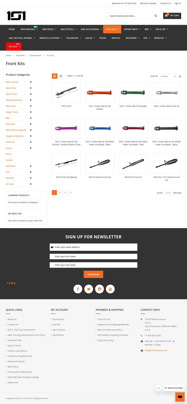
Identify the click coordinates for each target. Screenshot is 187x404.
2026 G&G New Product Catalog (23, 377)
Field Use (10, 124)
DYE (8, 172)
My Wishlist (58, 335)
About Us (12, 319)
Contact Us (165, 3)
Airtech (9, 160)
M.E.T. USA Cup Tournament (21, 329)
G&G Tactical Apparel (16, 130)
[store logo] (16, 16)
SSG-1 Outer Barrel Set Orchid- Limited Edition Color (66, 143)
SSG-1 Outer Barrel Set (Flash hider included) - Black (166, 143)
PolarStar (10, 142)
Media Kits (13, 382)
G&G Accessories (14, 100)
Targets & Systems (15, 136)
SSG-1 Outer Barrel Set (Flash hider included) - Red (133, 143)
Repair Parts (12, 112)
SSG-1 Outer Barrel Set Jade (133, 106)
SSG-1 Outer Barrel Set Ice (166, 106)
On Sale (9, 184)
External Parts (36, 55)
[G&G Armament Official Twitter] (88, 289)
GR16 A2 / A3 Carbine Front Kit (166, 178)
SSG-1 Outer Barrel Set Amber (100, 107)
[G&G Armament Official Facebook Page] (77, 289)
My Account (58, 319)
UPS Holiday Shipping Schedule (113, 335)
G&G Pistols (11, 94)
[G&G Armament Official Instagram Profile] (99, 289)
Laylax (9, 148)
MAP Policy (13, 366)
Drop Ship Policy (106, 340)
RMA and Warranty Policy (110, 329)
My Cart (56, 324)
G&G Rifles (11, 88)
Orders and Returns (17, 350)
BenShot (10, 178)
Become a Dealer (148, 3)
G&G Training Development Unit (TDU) (26, 335)
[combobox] (133, 16)
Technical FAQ (14, 340)
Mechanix (10, 166)
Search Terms (14, 345)
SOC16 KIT (66, 106)
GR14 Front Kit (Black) (66, 177)
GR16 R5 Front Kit (133, 177)
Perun (9, 154)
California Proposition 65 (20, 356)
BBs (7, 118)
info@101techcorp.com (156, 350)
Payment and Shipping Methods (113, 324)
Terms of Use (104, 319)
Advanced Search (16, 361)
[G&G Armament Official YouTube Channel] (110, 289)
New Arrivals (12, 82)
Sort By (154, 76)
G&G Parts (20, 55)
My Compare (59, 329)
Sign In (177, 3)
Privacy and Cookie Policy (20, 371)
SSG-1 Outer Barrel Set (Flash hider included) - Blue (100, 143)
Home (8, 55)
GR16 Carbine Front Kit (100, 177)
